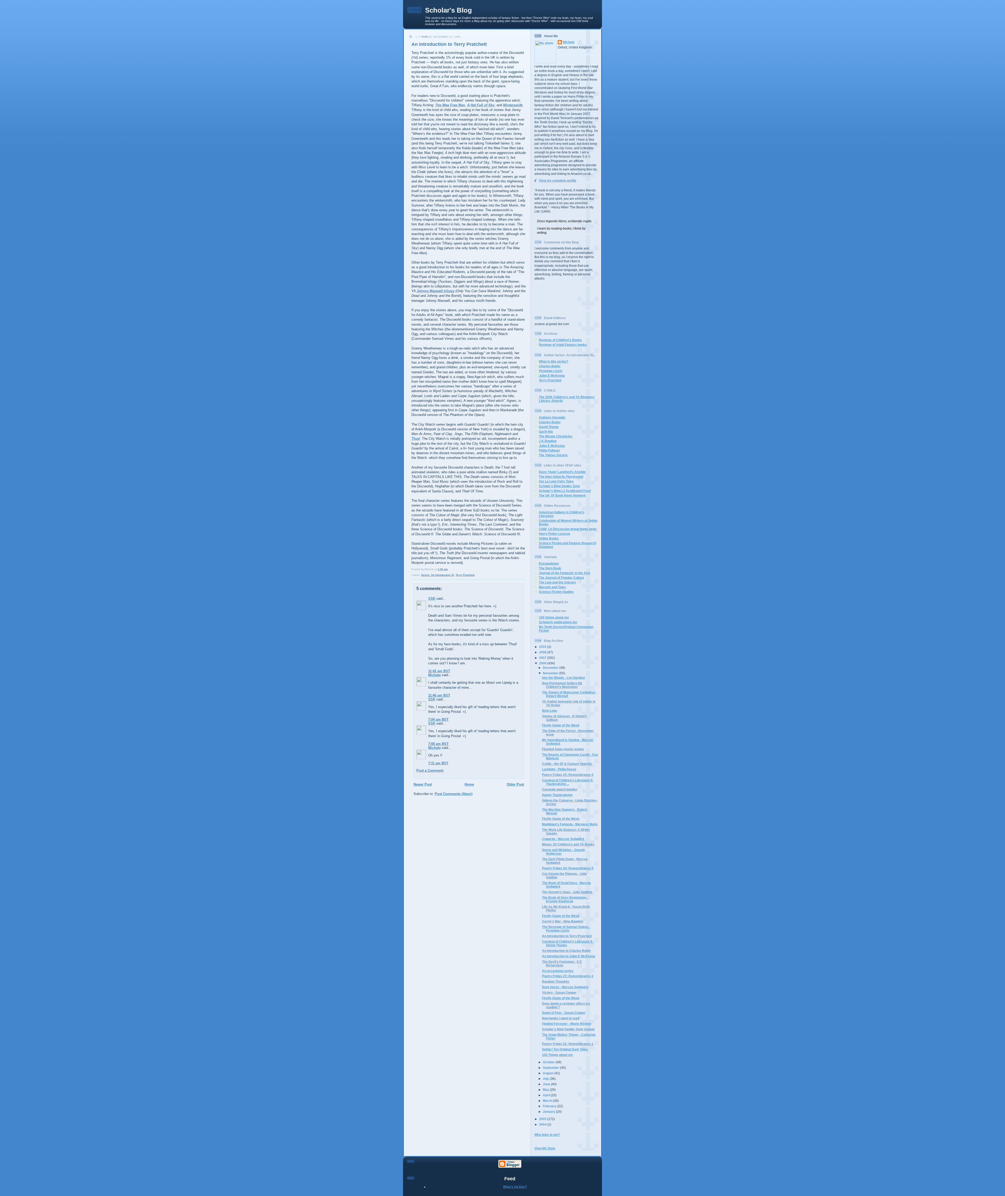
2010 (543, 646)
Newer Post (423, 784)
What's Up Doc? (515, 1186)
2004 (543, 1124)
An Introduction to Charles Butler (566, 950)
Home (469, 784)
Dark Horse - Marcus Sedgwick (565, 987)
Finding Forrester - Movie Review (566, 1023)
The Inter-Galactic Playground (561, 476)
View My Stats (544, 1148)
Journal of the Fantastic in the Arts (564, 573)
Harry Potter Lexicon (554, 533)
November (551, 673)
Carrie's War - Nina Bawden (562, 921)
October (549, 1062)
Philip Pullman (549, 450)
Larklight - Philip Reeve (559, 769)
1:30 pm (443, 569)
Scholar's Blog (448, 10)
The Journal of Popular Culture (561, 577)
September (551, 1067)
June (547, 1084)
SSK (431, 598)
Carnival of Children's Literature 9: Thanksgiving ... (567, 782)
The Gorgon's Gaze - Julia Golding (567, 892)
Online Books (549, 538)
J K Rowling (547, 441)
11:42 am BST (439, 671)
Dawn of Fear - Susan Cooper (563, 1012)
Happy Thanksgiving (557, 795)
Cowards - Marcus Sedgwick (563, 839)
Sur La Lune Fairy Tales (556, 481)
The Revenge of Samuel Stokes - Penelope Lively (566, 928)
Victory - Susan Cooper (559, 992)
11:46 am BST (439, 695)
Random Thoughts (555, 981)
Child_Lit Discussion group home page (567, 529)
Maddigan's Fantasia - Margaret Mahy (570, 824)
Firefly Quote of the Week (560, 725)
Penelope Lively (550, 370)
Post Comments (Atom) (453, 794)
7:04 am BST (438, 719)
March (548, 1100)
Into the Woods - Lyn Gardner (563, 677)
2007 (543, 657)
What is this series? (553, 361)
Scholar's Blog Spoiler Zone (559, 486)
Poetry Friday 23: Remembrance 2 (567, 976)
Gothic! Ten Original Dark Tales (565, 1049)
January (549, 1111)
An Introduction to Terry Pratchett (449, 44)
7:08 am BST (438, 744)
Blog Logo (549, 710)
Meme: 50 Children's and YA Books (568, 844)
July (546, 1078)
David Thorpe (549, 427)
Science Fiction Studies (556, 591)
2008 (543, 652)
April (547, 1095)
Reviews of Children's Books (560, 340)
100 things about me (554, 617)
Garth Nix (546, 431)
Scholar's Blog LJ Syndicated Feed (565, 490)
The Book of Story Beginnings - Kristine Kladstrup (565, 899)
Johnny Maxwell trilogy (435, 291)
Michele (434, 675)
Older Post (515, 784)
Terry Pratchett (465, 575)
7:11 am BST (438, 763)
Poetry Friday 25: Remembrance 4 (567, 774)
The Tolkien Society (553, 455)
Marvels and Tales (552, 587)
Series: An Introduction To (437, 575)
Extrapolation (549, 563)
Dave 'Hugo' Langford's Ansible (562, 472)
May (546, 1089)
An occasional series (557, 970)
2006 (543, 663)
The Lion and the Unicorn (557, 582)
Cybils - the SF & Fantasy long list (567, 763)
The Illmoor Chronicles (555, 436)
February (550, 1106)
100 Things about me (557, 1054)
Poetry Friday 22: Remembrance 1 (567, 1043)
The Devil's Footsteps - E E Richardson (562, 963)
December (551, 667)
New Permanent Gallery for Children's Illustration (562, 684)
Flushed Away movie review (563, 749)
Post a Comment (429, 770)
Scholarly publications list (558, 622)
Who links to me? (547, 1134)
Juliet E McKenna (552, 375)
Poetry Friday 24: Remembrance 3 (567, 868)
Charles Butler (550, 366)
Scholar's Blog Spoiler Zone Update (568, 1029)
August (548, 1073)
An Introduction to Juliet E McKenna (568, 956)
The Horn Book (550, 568)
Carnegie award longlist (559, 789)
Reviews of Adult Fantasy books (563, 344)
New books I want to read (560, 1018)
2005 (543, 1119)
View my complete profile (557, 180)
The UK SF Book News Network (562, 495)
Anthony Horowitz (552, 417)
